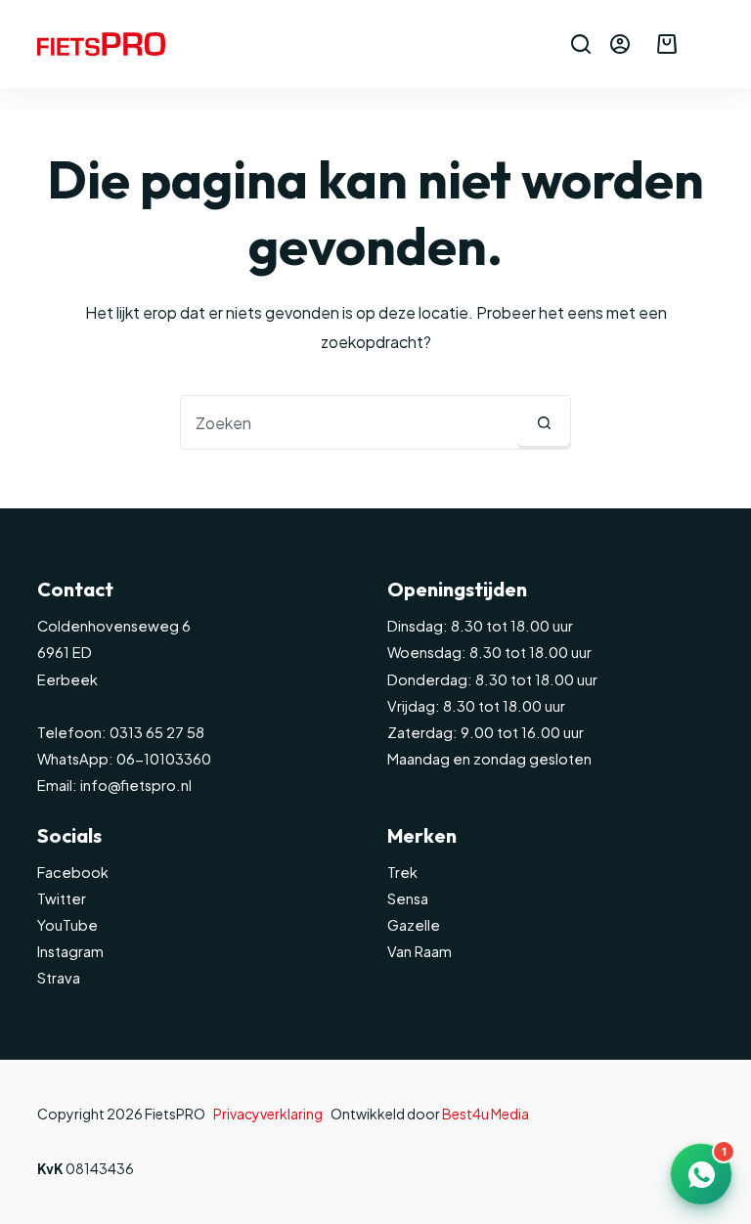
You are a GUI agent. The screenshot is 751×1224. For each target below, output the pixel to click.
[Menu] (705, 44)
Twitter (61, 898)
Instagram (70, 951)
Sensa (407, 898)
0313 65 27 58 (155, 732)
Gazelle (413, 925)
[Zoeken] (581, 44)
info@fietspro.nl (134, 785)
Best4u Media (485, 1113)
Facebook (73, 872)
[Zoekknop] (543, 422)
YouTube (67, 925)
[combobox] (349, 422)
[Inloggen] (620, 44)
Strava (58, 977)
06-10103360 (163, 758)
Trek (402, 872)
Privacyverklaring (268, 1113)
